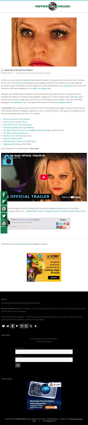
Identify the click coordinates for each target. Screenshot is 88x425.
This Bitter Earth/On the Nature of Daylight (19, 130)
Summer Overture (10, 119)
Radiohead (30, 127)
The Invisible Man (44, 88)
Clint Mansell (24, 119)
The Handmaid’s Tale (18, 102)
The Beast (7, 133)
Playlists (48, 73)
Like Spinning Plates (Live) (13, 127)
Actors (24, 73)
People (10, 73)
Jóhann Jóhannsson (21, 133)
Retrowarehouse (24, 220)
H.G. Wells (32, 88)
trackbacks (25, 244)
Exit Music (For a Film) (11, 136)
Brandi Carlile (17, 138)
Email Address (20, 348)
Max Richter (27, 125)
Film (29, 73)
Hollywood (35, 73)
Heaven (6, 138)
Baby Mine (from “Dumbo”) (13, 141)
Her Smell (15, 83)
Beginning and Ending (11, 144)
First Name (19, 356)
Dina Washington (44, 130)
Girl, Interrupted (66, 86)
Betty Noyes (31, 141)
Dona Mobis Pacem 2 (11, 125)
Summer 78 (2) (8, 122)
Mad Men (74, 97)
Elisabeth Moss (29, 80)
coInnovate (49, 421)
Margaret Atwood (65, 102)
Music (5, 73)
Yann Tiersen (22, 122)
